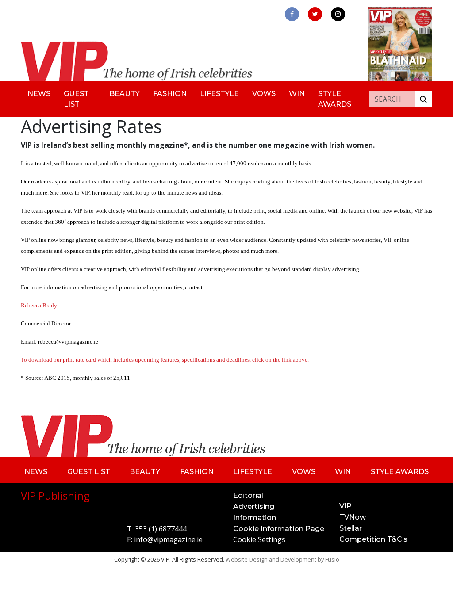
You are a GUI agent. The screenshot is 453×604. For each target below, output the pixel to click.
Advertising (253, 506)
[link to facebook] (292, 14)
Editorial (248, 495)
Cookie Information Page (278, 528)
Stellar (350, 528)
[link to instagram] (338, 14)
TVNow (352, 517)
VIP (345, 506)
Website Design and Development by (282, 559)
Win (297, 93)
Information (254, 517)
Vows (264, 93)
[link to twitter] (315, 14)
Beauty (124, 93)
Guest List (76, 98)
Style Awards (334, 98)
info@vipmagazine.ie (168, 539)
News (38, 93)
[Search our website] (423, 99)
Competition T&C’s (373, 539)
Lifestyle (219, 93)
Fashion (170, 93)
